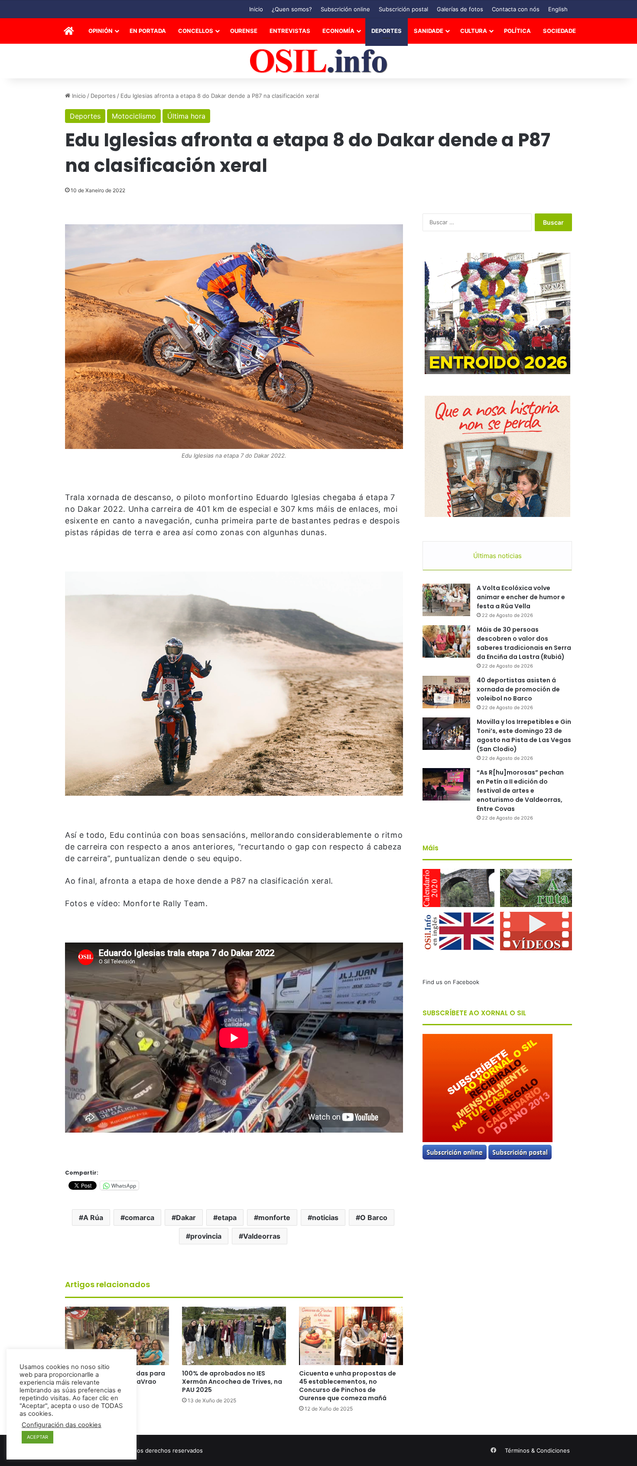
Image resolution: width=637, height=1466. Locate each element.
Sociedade (559, 30)
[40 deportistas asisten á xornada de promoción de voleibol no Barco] (446, 692)
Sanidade (428, 30)
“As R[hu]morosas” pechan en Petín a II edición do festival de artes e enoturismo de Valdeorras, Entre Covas (520, 790)
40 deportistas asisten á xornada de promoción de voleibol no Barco (518, 689)
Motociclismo (134, 116)
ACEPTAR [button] (37, 1437)
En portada (148, 30)
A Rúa (93, 1217)
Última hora (186, 116)
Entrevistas (290, 30)
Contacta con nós (516, 9)
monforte (274, 1217)
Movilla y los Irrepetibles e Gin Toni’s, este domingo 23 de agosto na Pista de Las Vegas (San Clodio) (524, 735)
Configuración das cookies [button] (61, 1425)
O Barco (373, 1217)
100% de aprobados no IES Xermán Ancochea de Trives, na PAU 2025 (232, 1381)
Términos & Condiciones (537, 1450)
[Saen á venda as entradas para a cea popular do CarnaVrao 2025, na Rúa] (117, 1336)
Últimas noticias (497, 556)
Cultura (473, 30)
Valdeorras (261, 1236)
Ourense (243, 30)
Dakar (186, 1217)
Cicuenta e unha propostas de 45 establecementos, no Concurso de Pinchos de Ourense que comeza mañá (347, 1385)
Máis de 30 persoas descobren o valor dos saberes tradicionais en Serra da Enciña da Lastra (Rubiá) (524, 643)
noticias (325, 1217)
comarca (139, 1217)
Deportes (386, 30)
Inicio (256, 9)
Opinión (100, 30)
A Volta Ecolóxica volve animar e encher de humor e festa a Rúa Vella (521, 597)
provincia (205, 1236)
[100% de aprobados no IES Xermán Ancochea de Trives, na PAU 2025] (234, 1336)
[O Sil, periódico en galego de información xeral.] (318, 61)
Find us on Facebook (450, 981)
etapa (227, 1217)
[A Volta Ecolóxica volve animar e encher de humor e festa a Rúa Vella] (446, 600)
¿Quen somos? (292, 9)
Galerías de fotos (460, 9)
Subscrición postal (403, 9)
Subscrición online (345, 9)
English (558, 9)
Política (517, 30)
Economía (338, 30)
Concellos (195, 30)
